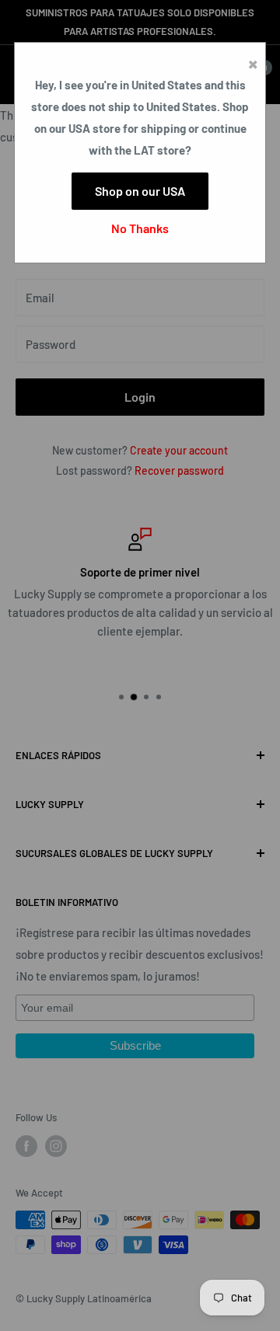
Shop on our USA (140, 190)
